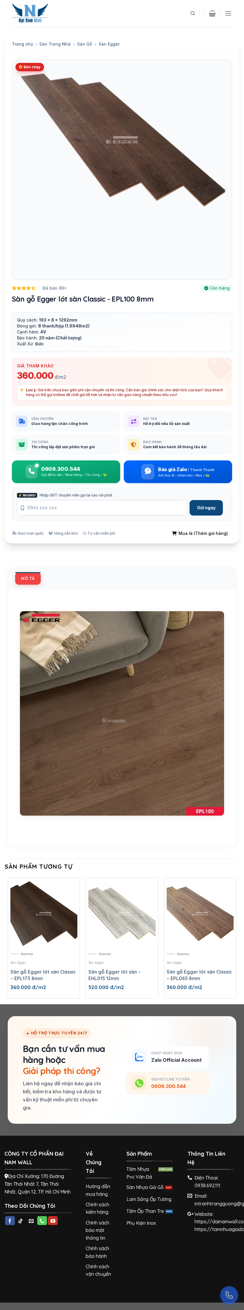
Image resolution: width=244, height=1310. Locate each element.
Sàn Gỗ (84, 43)
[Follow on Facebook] (10, 1220)
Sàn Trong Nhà (55, 43)
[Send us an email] (31, 1220)
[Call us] (42, 1220)
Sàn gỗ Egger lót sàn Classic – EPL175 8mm (43, 975)
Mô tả (28, 578)
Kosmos (27, 954)
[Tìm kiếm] (192, 13)
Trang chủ (22, 43)
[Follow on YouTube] (53, 1220)
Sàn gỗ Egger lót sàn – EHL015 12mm (114, 975)
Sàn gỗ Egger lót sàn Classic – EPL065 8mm (199, 975)
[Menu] (228, 13)
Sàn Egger (109, 43)
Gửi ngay (206, 507)
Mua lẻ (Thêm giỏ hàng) (203, 533)
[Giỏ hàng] (212, 13)
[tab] (28, 578)
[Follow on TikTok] (21, 1220)
